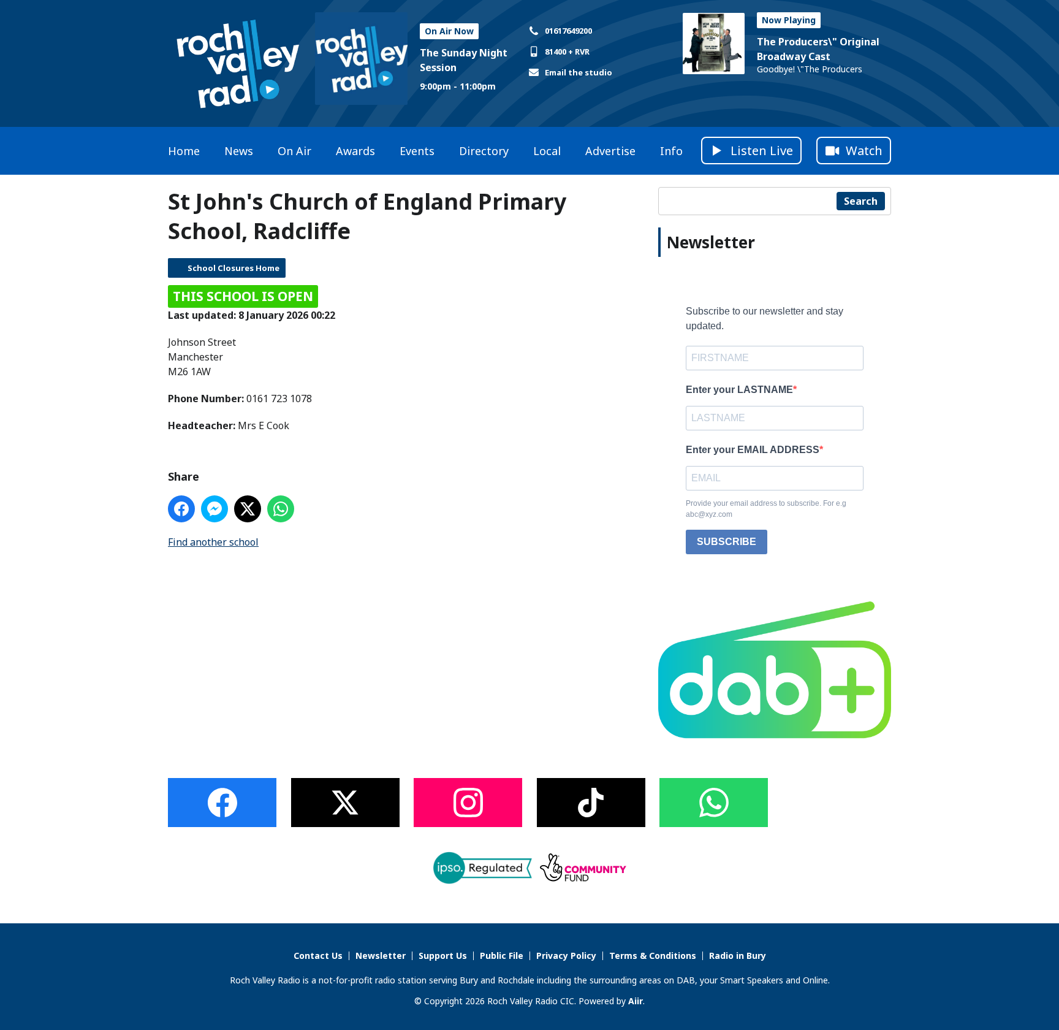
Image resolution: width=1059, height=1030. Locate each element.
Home (184, 150)
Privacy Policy (566, 955)
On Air (294, 150)
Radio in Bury (737, 955)
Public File (501, 955)
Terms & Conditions (652, 955)
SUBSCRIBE (726, 541)
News (238, 150)
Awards (355, 150)
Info (671, 150)
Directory (484, 150)
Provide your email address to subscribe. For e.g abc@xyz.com (766, 509)
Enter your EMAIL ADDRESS (752, 449)
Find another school (213, 542)
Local (547, 150)
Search (861, 201)
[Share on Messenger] (214, 508)
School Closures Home (233, 267)
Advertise (610, 150)
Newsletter (380, 955)
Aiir (635, 1001)
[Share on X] (247, 508)
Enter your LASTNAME (739, 389)
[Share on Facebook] (181, 508)
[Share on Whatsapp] (280, 508)
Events (417, 150)
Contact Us (318, 955)
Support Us (443, 955)
